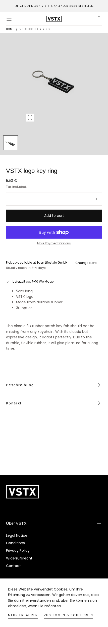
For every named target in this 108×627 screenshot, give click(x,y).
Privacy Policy (18, 550)
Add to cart (54, 215)
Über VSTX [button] (16, 523)
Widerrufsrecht (19, 558)
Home (10, 29)
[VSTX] (22, 491)
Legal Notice (16, 535)
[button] (9, 19)
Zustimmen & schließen (68, 615)
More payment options (54, 243)
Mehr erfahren (23, 615)
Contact (13, 565)
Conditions (15, 542)
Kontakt (14, 403)
